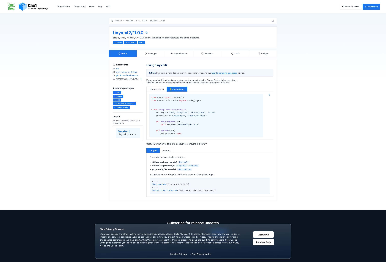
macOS (117, 100)
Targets (153, 150)
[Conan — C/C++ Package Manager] (29, 6)
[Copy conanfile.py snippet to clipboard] (269, 95)
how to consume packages (224, 73)
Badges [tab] (264, 53)
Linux (117, 92)
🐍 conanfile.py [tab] (177, 89)
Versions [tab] (208, 53)
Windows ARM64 (121, 107)
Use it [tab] (124, 53)
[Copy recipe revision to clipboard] (141, 79)
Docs (91, 6)
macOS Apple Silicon (124, 104)
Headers (167, 150)
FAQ (108, 6)
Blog (100, 6)
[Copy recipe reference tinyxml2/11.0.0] (146, 33)
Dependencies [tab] (180, 53)
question (196, 80)
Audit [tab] (236, 53)
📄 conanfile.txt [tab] (156, 89)
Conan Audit (80, 6)
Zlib (117, 68)
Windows (118, 96)
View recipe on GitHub (126, 72)
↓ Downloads (371, 6)
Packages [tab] (152, 53)
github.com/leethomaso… (127, 75)
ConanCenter (63, 6)
